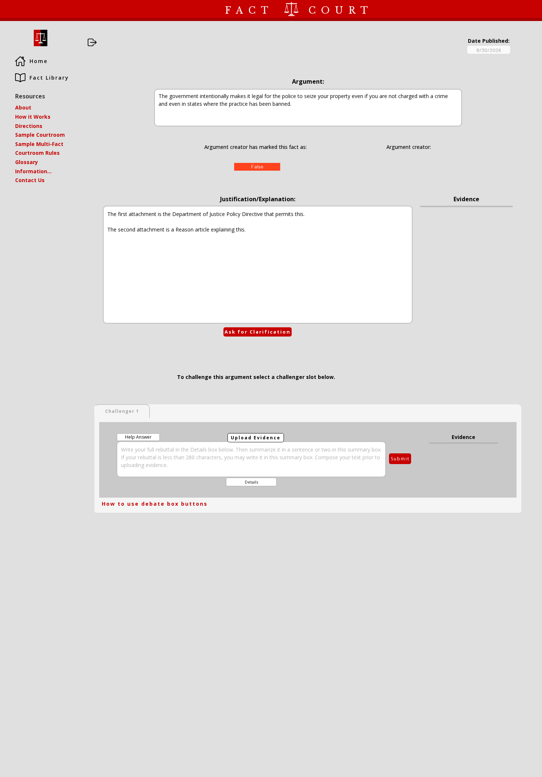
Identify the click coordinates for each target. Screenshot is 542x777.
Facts (53, 9)
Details (251, 482)
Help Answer (138, 437)
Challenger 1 (122, 411)
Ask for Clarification (258, 331)
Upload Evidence (256, 438)
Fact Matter (19, 9)
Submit (400, 459)
